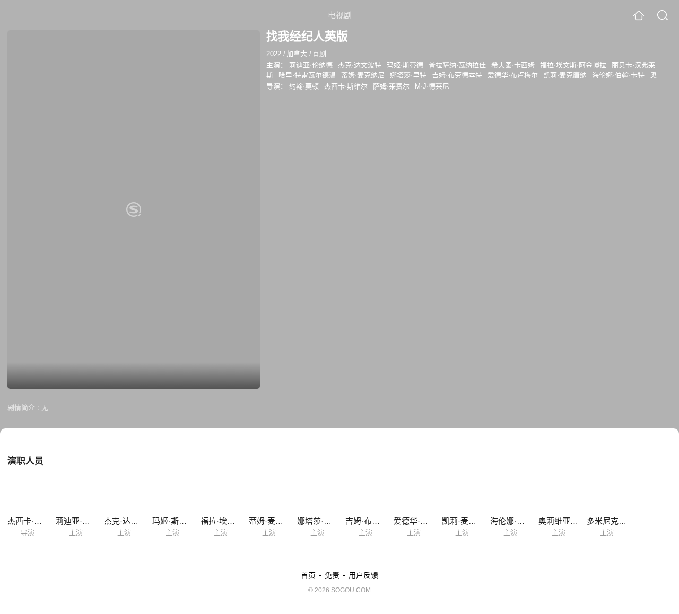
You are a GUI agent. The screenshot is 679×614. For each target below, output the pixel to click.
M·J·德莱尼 (432, 86)
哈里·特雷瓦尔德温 (307, 75)
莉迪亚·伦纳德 (311, 65)
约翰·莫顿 (304, 86)
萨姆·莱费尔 (391, 86)
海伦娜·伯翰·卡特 (618, 75)
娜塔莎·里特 (408, 75)
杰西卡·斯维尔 (346, 86)
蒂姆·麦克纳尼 (363, 75)
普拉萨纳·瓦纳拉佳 (457, 65)
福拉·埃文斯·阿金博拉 (573, 65)
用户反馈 (363, 575)
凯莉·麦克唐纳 (565, 75)
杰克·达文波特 (359, 65)
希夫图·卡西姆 (513, 65)
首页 (308, 575)
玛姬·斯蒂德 (405, 65)
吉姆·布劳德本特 (457, 75)
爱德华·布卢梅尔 (513, 75)
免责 (332, 575)
